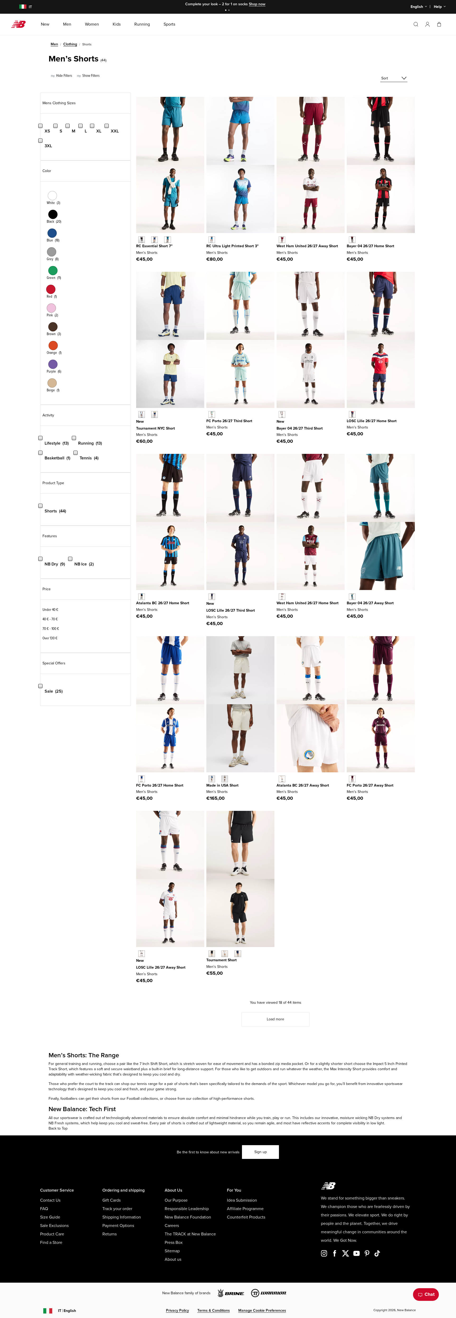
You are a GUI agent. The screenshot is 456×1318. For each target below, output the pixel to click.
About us (173, 1259)
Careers (172, 1225)
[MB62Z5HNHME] (352, 239)
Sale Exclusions (54, 1225)
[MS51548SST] (224, 778)
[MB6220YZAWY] (282, 239)
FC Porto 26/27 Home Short (159, 785)
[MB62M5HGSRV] (141, 414)
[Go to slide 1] (226, 10)
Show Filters (90, 75)
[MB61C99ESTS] (167, 239)
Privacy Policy (177, 1310)
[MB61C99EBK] (141, 239)
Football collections (142, 1098)
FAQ (44, 1208)
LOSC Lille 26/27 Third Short (230, 610)
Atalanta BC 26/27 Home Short (162, 603)
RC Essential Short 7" (154, 246)
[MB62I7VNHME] (141, 596)
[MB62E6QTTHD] (211, 414)
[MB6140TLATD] (211, 239)
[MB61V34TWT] (224, 953)
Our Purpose (176, 1200)
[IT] (19, 7)
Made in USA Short (222, 785)
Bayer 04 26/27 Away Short (370, 603)
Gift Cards (111, 1200)
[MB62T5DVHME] (141, 778)
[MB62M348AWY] (352, 596)
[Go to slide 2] (229, 10)
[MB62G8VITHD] (211, 596)
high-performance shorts (233, 1098)
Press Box (174, 1242)
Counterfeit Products (246, 1217)
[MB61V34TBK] (211, 953)
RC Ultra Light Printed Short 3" (232, 246)
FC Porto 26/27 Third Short (229, 421)
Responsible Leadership (187, 1208)
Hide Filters (63, 75)
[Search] (416, 24)
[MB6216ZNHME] (282, 596)
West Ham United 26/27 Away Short (307, 246)
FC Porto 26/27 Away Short (370, 785)
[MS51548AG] (211, 778)
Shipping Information (121, 1217)
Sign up (260, 1152)
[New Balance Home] (20, 24)
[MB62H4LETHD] (282, 414)
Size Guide (50, 1217)
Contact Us (50, 1200)
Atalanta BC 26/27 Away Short (303, 785)
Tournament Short (221, 960)
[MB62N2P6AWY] (352, 778)
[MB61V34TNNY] (237, 953)
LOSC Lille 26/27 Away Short (161, 967)
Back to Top (58, 1128)
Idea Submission (242, 1200)
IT (67, 1311)
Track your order (117, 1208)
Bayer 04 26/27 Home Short (370, 246)
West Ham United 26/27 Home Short (308, 603)
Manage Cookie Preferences (262, 1310)
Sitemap (172, 1251)
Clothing (70, 44)
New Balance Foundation (188, 1217)
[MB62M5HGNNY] (154, 414)
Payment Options (118, 1225)
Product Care (52, 1234)
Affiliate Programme (245, 1208)
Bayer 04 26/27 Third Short (300, 428)
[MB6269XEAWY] (282, 778)
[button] (427, 24)
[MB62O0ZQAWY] (141, 953)
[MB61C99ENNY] (154, 239)
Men (54, 44)
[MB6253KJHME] (352, 414)
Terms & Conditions (213, 1310)
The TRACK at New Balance (190, 1234)
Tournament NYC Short (155, 428)
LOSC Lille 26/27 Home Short (372, 421)
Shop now (257, 4)
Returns (109, 1234)
